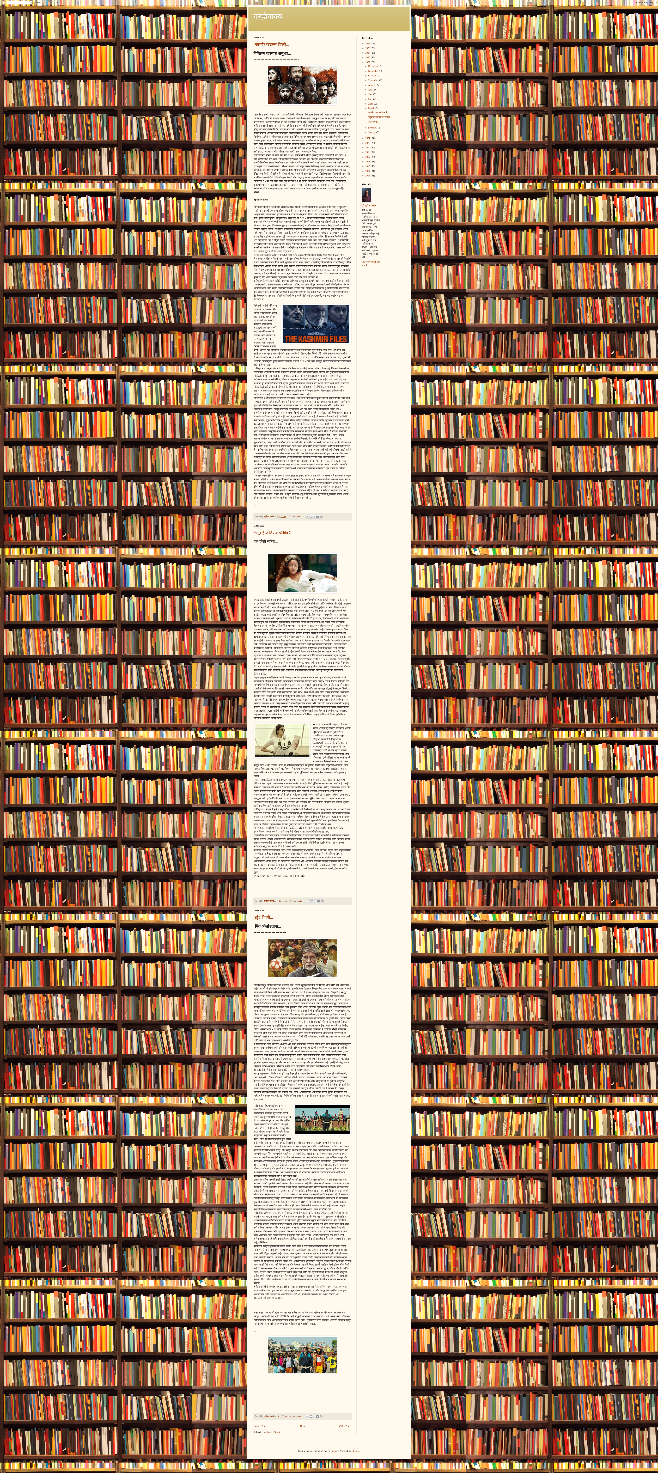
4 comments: (296, 1416)
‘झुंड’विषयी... (263, 917)
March (371, 108)
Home (303, 1426)
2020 (368, 142)
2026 (368, 43)
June (370, 94)
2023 (368, 57)
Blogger (355, 1450)
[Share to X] (314, 516)
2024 (368, 52)
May (370, 99)
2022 (368, 62)
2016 (368, 161)
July (370, 89)
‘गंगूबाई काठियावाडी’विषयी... (274, 532)
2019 (368, 147)
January (372, 132)
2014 (368, 171)
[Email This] (307, 516)
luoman (334, 1450)
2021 (368, 138)
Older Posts (344, 1426)
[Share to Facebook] (317, 516)
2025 (368, 48)
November (373, 70)
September (373, 80)
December (373, 66)
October (372, 75)
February (373, 127)
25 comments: (295, 516)
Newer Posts (260, 1426)
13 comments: (296, 901)
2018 (368, 152)
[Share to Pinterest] (320, 516)
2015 (368, 166)
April (371, 103)
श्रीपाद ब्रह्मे (370, 205)
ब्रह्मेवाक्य (268, 16)
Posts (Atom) (273, 1432)
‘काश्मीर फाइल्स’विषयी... (271, 44)
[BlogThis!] (311, 516)
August (372, 85)
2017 (368, 156)
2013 (368, 175)
